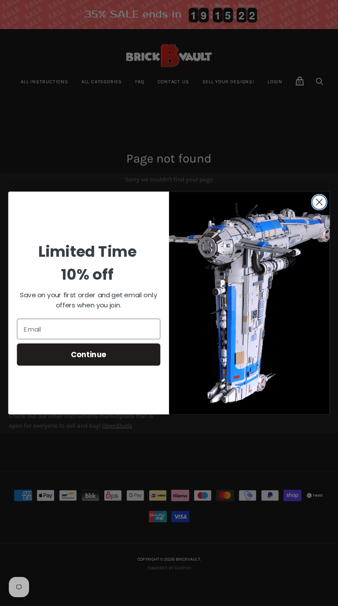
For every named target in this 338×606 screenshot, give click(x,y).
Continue (89, 354)
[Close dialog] (319, 202)
